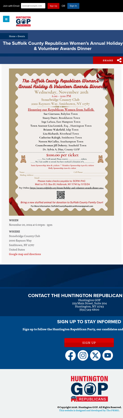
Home (13, 36)
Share (108, 60)
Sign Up (89, 342)
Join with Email (11, 6)
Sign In (73, 5)
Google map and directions (25, 254)
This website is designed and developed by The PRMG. (89, 410)
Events (21, 36)
